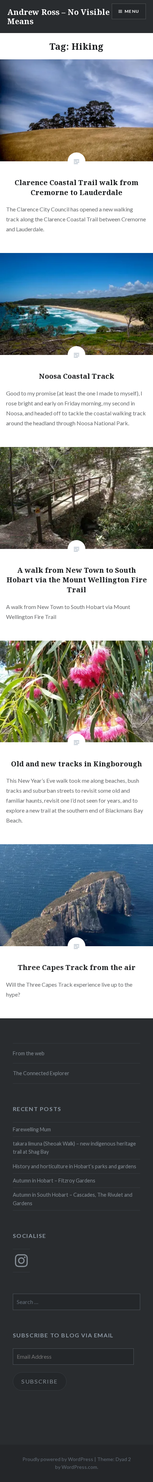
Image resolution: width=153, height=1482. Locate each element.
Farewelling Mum (32, 1129)
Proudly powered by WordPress (57, 1459)
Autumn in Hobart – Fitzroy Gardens (54, 1180)
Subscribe (39, 1381)
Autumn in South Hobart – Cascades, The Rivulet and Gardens (72, 1199)
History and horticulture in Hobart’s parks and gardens (74, 1166)
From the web (28, 1053)
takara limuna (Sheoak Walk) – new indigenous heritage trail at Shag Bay (74, 1148)
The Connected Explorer (41, 1073)
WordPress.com (79, 1467)
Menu (132, 11)
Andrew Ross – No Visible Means (58, 16)
